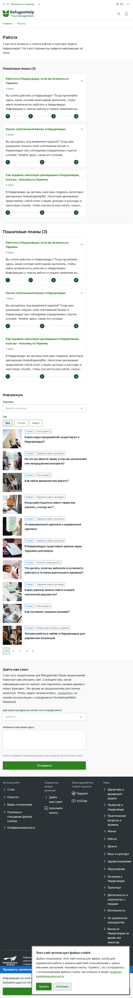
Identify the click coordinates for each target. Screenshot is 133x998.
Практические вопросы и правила (117, 820)
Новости (12, 797)
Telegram (82, 793)
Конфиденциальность (21, 827)
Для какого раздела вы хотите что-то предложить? (32, 710)
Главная (7, 23)
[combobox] (22, 4)
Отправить (44, 765)
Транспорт (114, 887)
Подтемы (8, 401)
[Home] (18, 13)
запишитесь (65, 693)
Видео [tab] (35, 422)
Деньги (112, 846)
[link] (18, 13)
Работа (112, 839)
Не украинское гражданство (117, 920)
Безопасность (117, 910)
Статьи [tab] (21, 422)
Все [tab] (8, 422)
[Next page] (33, 651)
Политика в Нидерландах (116, 879)
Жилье (112, 831)
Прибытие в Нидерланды (116, 807)
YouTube (81, 801)
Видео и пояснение (19, 804)
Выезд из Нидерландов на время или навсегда (118, 935)
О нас (11, 789)
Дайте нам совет (55, 799)
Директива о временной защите (116, 794)
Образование (116, 869)
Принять (44, 986)
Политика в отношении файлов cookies (19, 816)
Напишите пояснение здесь (18, 727)
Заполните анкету (56, 810)
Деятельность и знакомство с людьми (118, 899)
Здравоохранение (119, 861)
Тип (5, 416)
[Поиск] (119, 14)
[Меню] (126, 14)
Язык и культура (118, 854)
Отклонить (62, 986)
